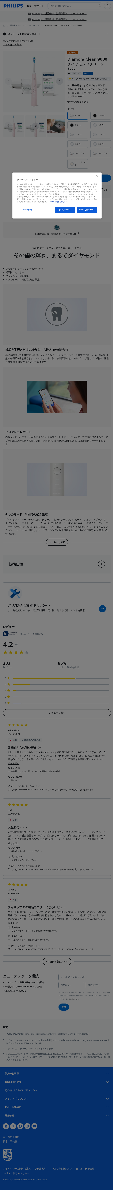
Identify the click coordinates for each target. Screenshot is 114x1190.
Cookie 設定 (26, 209)
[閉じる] (96, 176)
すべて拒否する (64, 209)
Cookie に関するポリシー (57, 201)
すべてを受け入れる (86, 209)
